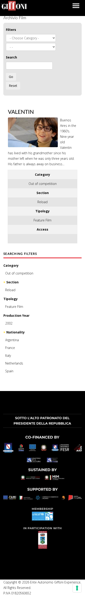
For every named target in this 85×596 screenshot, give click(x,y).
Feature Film (14, 306)
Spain (9, 371)
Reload (10, 290)
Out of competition (19, 273)
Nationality (15, 332)
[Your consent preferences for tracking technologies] (77, 588)
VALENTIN (21, 112)
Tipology (10, 299)
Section (12, 282)
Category (11, 265)
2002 (8, 323)
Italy (8, 355)
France (10, 348)
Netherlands (14, 363)
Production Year (16, 315)
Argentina (12, 340)
